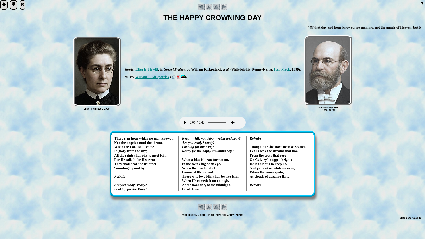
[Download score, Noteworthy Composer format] (183, 77)
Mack (285, 69)
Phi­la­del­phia (241, 69)
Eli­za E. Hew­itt (146, 69)
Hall (277, 69)
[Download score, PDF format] (178, 77)
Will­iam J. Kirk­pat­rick (152, 77)
